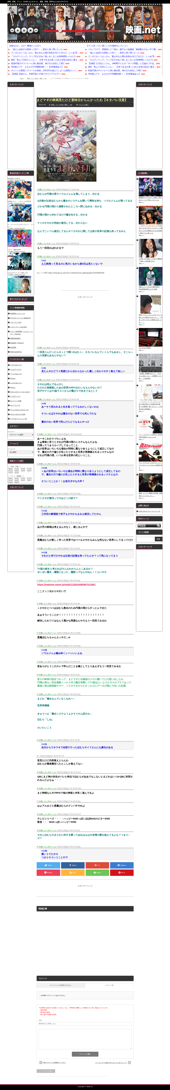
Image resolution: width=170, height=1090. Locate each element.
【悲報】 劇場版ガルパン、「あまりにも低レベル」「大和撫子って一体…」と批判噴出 (150, 376)
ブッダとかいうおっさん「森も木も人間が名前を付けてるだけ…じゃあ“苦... (45, 53)
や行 (29, 470)
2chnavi (12, 378)
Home (22, 78)
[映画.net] (85, 41)
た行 (29, 468)
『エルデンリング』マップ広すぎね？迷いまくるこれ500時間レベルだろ (43, 56)
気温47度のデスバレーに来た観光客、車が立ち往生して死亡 (38, 63)
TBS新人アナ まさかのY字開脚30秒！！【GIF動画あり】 (37, 67)
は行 (16, 470)
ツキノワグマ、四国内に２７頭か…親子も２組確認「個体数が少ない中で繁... (122, 49)
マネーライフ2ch (15, 322)
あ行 (10, 468)
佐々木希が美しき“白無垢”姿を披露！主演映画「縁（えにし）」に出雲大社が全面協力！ (150, 406)
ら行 (10, 472)
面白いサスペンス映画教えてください (54, 1062)
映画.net (90, 1086)
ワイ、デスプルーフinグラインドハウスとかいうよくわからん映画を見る (150, 465)
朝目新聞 (13, 347)
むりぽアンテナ (15, 396)
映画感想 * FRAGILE (17, 343)
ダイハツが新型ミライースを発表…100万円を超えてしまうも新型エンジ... (44, 70)
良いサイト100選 (15, 401)
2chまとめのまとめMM (17, 414)
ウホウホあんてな (16, 365)
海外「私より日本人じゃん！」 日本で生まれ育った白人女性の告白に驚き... (45, 60)
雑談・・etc (43, 78)
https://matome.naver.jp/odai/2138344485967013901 (66, 584)
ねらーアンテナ (15, 405)
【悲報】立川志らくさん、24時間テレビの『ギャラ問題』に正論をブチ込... (122, 63)
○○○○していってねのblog (18, 327)
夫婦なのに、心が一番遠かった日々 (25, 46)
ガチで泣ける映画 (144, 348)
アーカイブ (11, 449)
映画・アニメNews (32, 78)
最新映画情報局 (15, 338)
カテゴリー (11, 431)
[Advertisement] (85, 88)
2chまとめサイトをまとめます (20, 392)
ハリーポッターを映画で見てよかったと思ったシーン (111, 1062)
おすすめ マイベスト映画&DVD (20, 318)
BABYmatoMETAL (16, 352)
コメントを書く (84, 104)
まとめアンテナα (15, 369)
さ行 (23, 468)
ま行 (23, 470)
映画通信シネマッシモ (17, 313)
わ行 (16, 472)
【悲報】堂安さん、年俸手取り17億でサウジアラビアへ (36, 74)
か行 (16, 468)
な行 (10, 470)
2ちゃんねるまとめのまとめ (19, 410)
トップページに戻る (45, 1071)
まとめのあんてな (16, 383)
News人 (12, 387)
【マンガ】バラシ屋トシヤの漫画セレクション (107, 46)
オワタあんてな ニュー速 (18, 419)
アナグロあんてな (16, 374)
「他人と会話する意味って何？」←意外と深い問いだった (37, 49)
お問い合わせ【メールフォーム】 (150, 511)
